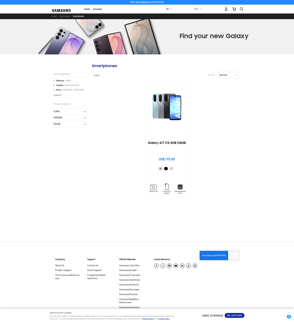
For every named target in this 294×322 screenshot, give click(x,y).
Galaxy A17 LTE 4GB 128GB (167, 143)
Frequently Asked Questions (96, 277)
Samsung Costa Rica (129, 266)
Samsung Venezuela (129, 307)
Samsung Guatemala (129, 280)
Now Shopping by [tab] (62, 74)
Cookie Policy (164, 319)
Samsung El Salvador (129, 275)
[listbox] (166, 169)
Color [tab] (57, 124)
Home (54, 16)
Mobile (87, 9)
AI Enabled (97, 9)
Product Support (63, 270)
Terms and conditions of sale (67, 277)
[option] (160, 168)
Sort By (211, 75)
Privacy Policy (148, 319)
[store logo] (61, 7)
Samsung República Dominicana (129, 301)
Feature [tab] (58, 118)
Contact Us (92, 266)
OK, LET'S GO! (234, 315)
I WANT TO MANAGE (212, 315)
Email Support (94, 270)
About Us (59, 266)
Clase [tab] (57, 111)
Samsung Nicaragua (129, 290)
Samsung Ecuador (128, 270)
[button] (171, 9)
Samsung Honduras (129, 285)
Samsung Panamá (128, 294)
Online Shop (65, 16)
